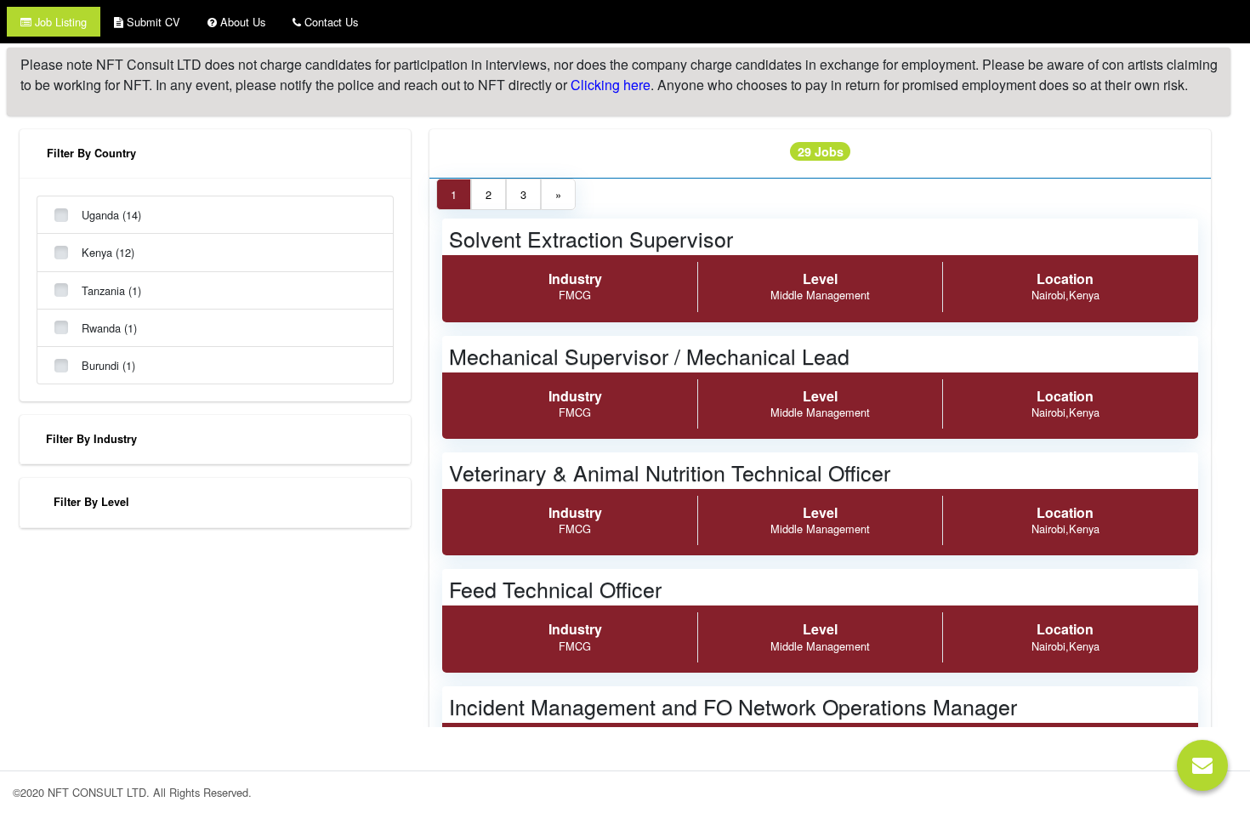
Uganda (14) (111, 215)
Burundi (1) (108, 365)
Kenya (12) (108, 252)
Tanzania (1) (111, 290)
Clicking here (611, 84)
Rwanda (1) (109, 328)
